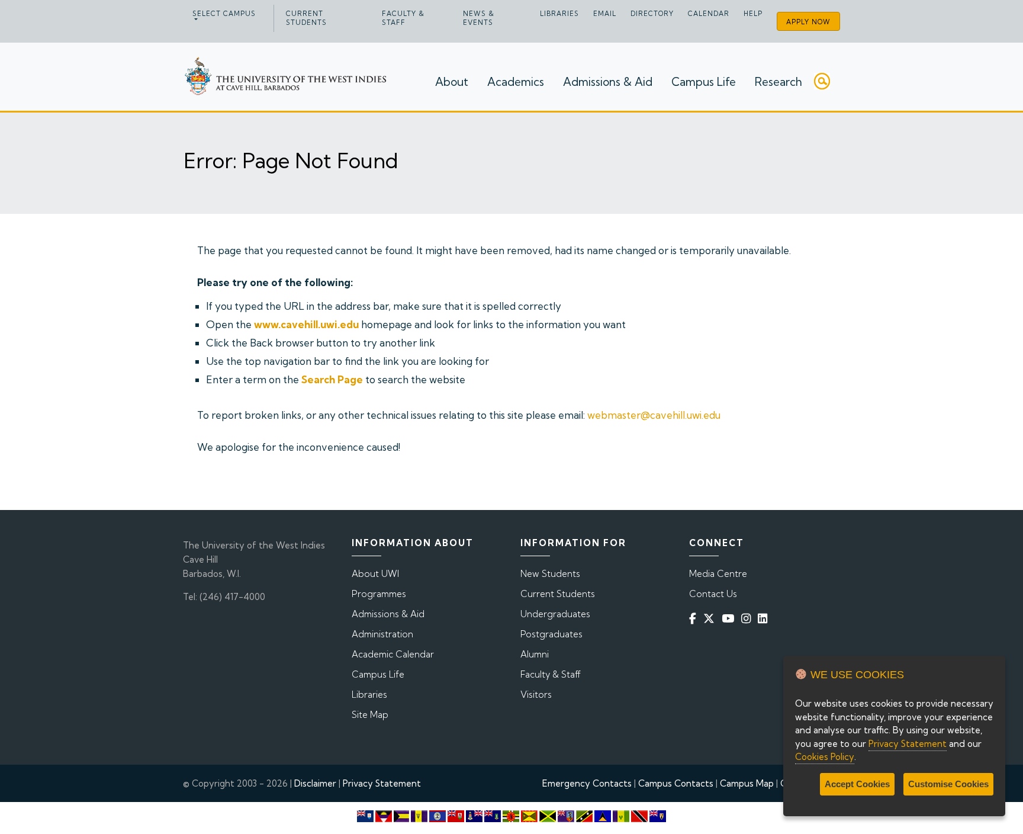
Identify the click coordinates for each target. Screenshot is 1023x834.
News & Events (478, 18)
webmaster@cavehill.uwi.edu (653, 415)
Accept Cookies (857, 784)
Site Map (370, 714)
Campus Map (747, 783)
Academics (515, 82)
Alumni (534, 654)
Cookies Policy (824, 756)
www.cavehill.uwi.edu (306, 324)
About (451, 82)
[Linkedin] (765, 618)
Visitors (536, 694)
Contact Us (713, 593)
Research (778, 82)
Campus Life (703, 82)
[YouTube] (730, 618)
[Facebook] (695, 618)
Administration (382, 634)
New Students (550, 573)
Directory (652, 13)
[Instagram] (748, 618)
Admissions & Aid (607, 82)
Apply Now (808, 22)
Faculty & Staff (403, 18)
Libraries (559, 13)
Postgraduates (551, 634)
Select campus (224, 13)
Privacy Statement (382, 783)
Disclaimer (315, 783)
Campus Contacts (675, 783)
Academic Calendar (393, 654)
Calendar (708, 13)
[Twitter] (711, 618)
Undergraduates (555, 614)
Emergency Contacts (587, 783)
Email (604, 13)
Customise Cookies (948, 784)
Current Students (306, 18)
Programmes (379, 593)
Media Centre (718, 573)
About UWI (375, 573)
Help (753, 13)
